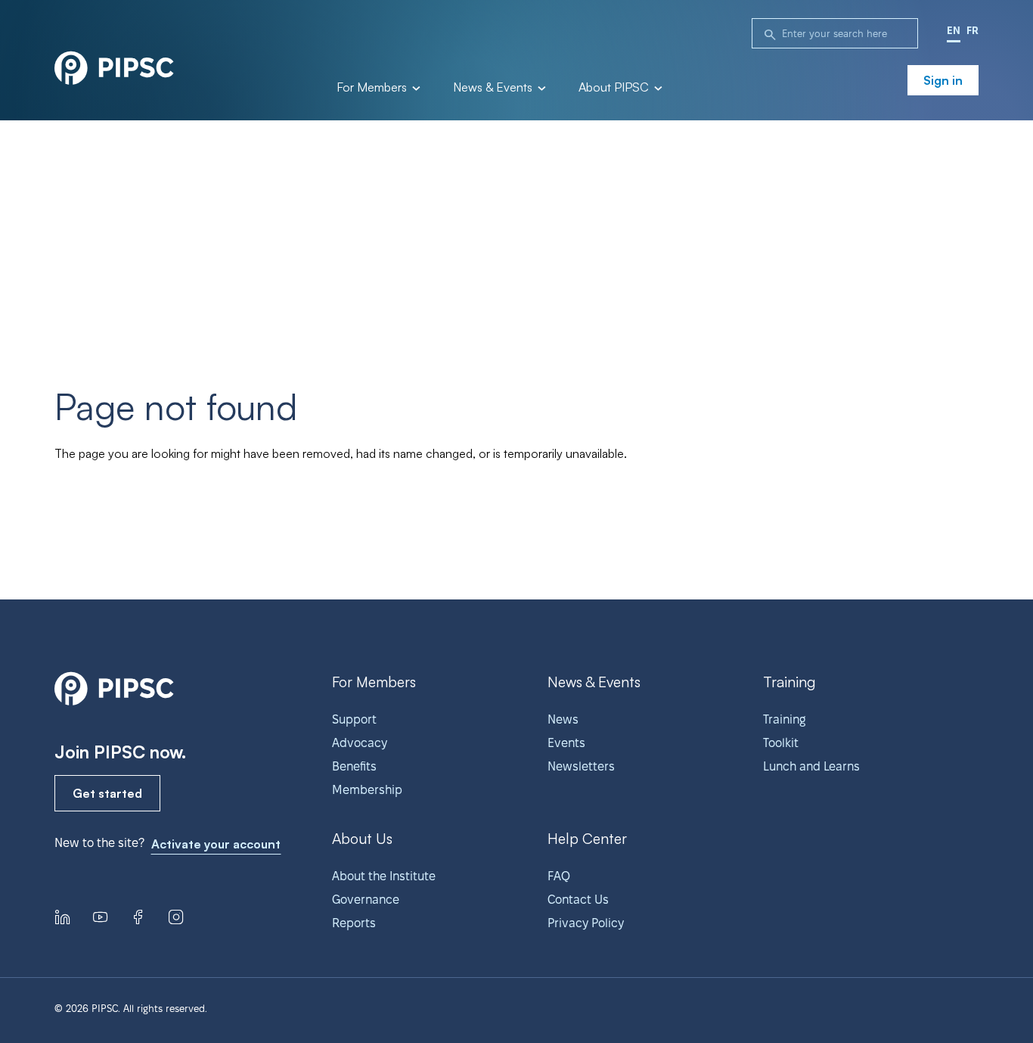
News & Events (494, 88)
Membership (367, 789)
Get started (107, 793)
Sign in (943, 80)
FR (972, 30)
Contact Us (578, 899)
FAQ (559, 876)
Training (784, 719)
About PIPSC (615, 88)
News (563, 719)
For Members (373, 88)
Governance (365, 899)
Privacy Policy (586, 923)
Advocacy (359, 742)
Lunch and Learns (811, 766)
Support (354, 719)
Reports (354, 923)
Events (566, 742)
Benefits (354, 766)
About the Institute (384, 876)
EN (953, 30)
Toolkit (781, 742)
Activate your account (216, 844)
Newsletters (581, 766)
